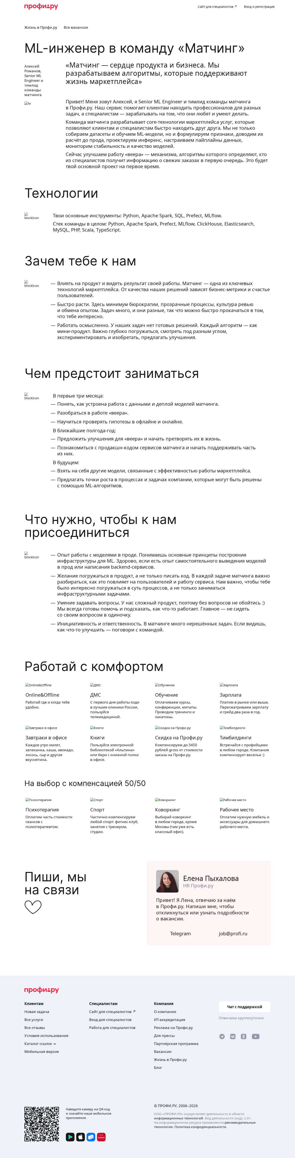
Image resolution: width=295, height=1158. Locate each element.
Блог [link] (158, 1067)
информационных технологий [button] (178, 1118)
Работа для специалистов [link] (112, 1027)
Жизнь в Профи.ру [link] (170, 1059)
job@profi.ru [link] (233, 933)
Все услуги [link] (33, 1019)
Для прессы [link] (164, 1035)
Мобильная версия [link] (41, 1051)
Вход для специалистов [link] (110, 1019)
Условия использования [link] (46, 1035)
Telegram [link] (180, 933)
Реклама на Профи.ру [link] (173, 1027)
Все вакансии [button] (76, 27)
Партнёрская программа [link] (176, 1043)
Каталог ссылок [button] (38, 1043)
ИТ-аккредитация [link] (169, 1019)
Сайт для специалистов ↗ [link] (112, 1011)
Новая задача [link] (36, 1011)
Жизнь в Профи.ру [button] (40, 27)
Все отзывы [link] (34, 1027)
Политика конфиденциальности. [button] (200, 1127)
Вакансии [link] (162, 1051)
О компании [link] (165, 1011)
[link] (222, 1037)
